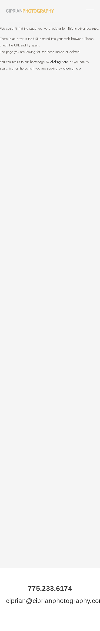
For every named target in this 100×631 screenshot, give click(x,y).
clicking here (59, 61)
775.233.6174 (50, 588)
